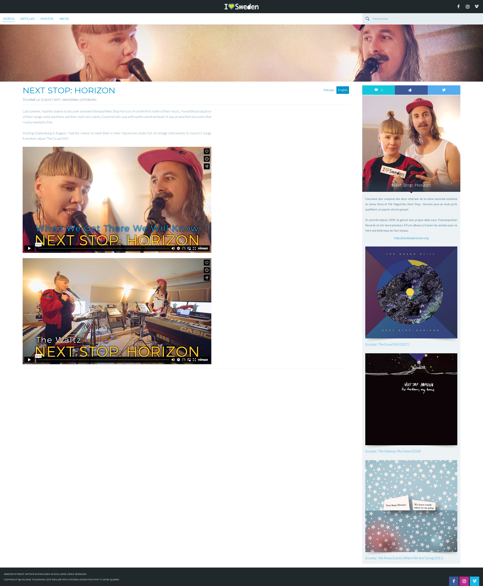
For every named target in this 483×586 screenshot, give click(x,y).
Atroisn (73, 579)
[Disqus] (186, 417)
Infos (64, 19)
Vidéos (8, 19)
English (343, 90)
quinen (114, 579)
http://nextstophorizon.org (411, 238)
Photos (47, 19)
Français (328, 90)
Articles (27, 19)
